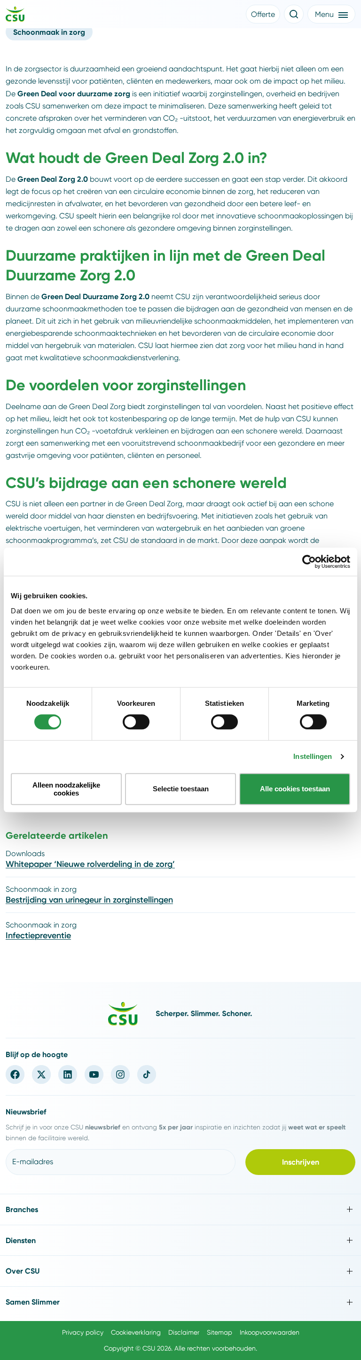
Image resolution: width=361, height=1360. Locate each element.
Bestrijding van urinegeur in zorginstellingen (89, 900)
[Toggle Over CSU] (180, 1271)
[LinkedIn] (67, 1074)
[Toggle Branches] (180, 1209)
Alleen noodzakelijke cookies (66, 789)
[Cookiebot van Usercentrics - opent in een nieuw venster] (309, 562)
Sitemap (219, 1332)
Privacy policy (82, 1332)
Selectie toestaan (181, 789)
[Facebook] (15, 1074)
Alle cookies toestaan (295, 789)
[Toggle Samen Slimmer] (180, 1302)
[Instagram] (120, 1074)
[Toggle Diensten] (180, 1240)
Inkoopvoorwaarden (269, 1332)
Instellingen (312, 756)
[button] (263, 14)
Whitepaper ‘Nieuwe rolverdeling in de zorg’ (90, 864)
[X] (41, 1074)
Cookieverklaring (136, 1332)
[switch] (136, 721)
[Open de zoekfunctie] (294, 14)
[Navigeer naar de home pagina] (15, 15)
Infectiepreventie (38, 935)
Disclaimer (183, 1332)
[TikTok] (146, 1074)
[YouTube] (94, 1074)
